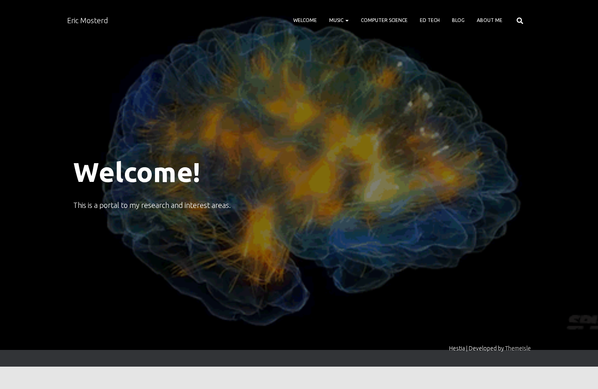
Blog (458, 20)
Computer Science (384, 20)
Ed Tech (430, 20)
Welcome (305, 20)
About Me (489, 20)
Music (337, 20)
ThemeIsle (518, 348)
